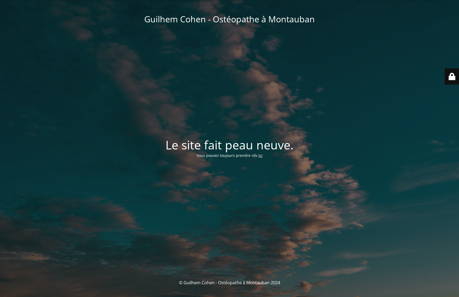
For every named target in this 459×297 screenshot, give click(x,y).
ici (260, 155)
